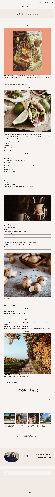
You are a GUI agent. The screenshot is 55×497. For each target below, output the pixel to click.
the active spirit (27, 6)
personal (27, 25)
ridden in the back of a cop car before (27, 242)
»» (48, 399)
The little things (27, 442)
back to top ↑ (27, 491)
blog (5, 77)
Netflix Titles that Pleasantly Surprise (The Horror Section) (27, 436)
